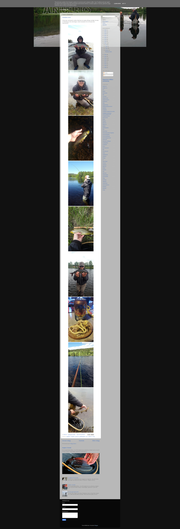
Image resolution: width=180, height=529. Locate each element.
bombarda (105, 93)
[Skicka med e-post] (88, 434)
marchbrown (105, 151)
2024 (105, 31)
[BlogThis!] (89, 434)
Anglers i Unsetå (66, 447)
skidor (104, 168)
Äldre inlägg (95, 440)
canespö (104, 96)
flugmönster (105, 117)
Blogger (96, 525)
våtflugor (105, 181)
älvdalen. (105, 188)
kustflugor (105, 144)
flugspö (104, 121)
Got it (124, 3)
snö (103, 171)
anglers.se (105, 87)
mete (104, 152)
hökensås (105, 139)
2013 (105, 60)
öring (93, 436)
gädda (104, 126)
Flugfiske (73, 436)
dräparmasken (106, 99)
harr (87, 436)
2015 (105, 56)
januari (107, 50)
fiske (104, 103)
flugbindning (105, 104)
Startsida (81, 440)
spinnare (105, 173)
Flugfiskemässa (106, 115)
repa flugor (105, 161)
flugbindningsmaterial (107, 106)
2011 (105, 62)
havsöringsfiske (106, 134)
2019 (105, 39)
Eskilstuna (105, 101)
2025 (105, 30)
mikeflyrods (105, 154)
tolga (104, 178)
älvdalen (104, 186)
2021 (105, 35)
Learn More (117, 3)
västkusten (105, 183)
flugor (104, 119)
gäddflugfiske (82, 436)
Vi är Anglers (105, 21)
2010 (105, 63)
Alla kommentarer (108, 75)
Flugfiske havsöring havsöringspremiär (107, 114)
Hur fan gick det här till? (73, 491)
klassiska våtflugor (107, 141)
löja (103, 149)
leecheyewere (106, 147)
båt (103, 94)
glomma (77, 436)
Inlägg (105, 72)
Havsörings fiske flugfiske (108, 132)
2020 (105, 37)
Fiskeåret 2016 (66, 17)
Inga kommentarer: (81, 434)
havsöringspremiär (107, 137)
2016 (105, 54)
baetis (104, 91)
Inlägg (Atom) (73, 443)
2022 (105, 33)
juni (106, 44)
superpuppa (105, 174)
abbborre (105, 86)
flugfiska (68, 436)
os (103, 159)
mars (106, 48)
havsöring (105, 131)
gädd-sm (105, 124)
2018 (105, 41)
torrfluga (104, 179)
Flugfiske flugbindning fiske (109, 111)
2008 (105, 67)
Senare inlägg (66, 440)
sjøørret (104, 166)
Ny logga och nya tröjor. (73, 477)
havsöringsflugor (106, 136)
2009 (105, 65)
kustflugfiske (105, 142)
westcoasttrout (106, 184)
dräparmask (105, 98)
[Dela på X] (90, 434)
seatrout (104, 164)
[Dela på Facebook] (92, 434)
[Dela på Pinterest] (93, 434)
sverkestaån (105, 176)
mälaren (90, 436)
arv (103, 89)
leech (104, 146)
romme (104, 163)
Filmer (104, 23)
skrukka (104, 169)
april (106, 46)
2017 (105, 43)
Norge (104, 158)
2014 (105, 58)
